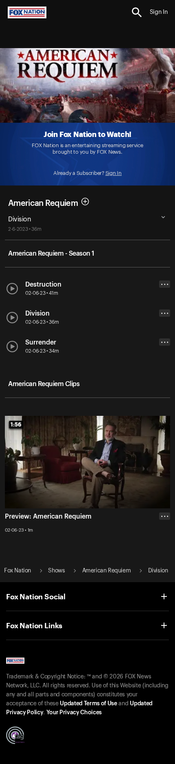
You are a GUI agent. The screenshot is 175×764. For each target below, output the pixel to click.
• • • (164, 284)
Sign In (113, 173)
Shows (56, 571)
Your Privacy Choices (74, 712)
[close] (164, 548)
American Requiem (43, 203)
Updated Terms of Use (88, 704)
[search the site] (137, 12)
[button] (137, 12)
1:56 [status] (16, 424)
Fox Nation (17, 571)
